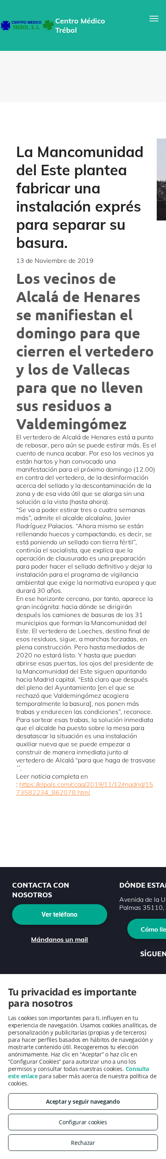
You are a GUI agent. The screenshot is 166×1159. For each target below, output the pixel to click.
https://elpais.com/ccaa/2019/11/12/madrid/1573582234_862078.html (84, 788)
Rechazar (83, 1142)
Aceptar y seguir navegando (83, 1101)
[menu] (154, 18)
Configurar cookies (83, 1122)
